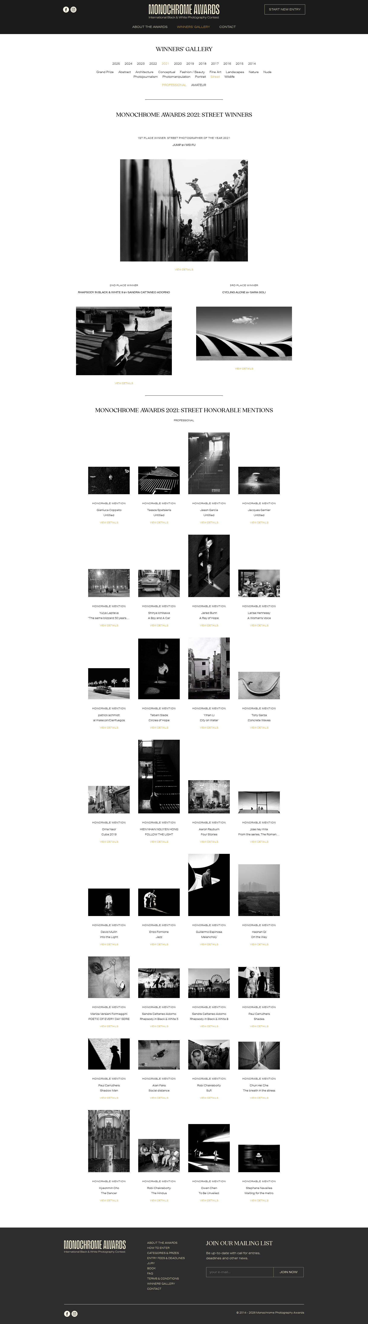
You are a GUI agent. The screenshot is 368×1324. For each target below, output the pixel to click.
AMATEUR (198, 85)
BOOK (151, 1268)
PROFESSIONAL (174, 85)
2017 (215, 64)
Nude (267, 72)
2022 (153, 64)
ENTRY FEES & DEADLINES (166, 1258)
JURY (151, 1263)
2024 (128, 64)
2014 (252, 64)
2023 (141, 64)
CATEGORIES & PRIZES (163, 1253)
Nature (254, 72)
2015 (239, 64)
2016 (227, 64)
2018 (202, 64)
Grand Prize (105, 72)
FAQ (150, 1273)
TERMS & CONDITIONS (163, 1278)
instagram (73, 10)
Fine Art (215, 72)
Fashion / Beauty (192, 72)
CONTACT (227, 27)
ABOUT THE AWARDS (150, 27)
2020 (178, 64)
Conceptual (166, 72)
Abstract (124, 72)
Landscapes (235, 72)
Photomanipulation (176, 77)
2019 (190, 64)
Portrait (200, 77)
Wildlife (229, 77)
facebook (66, 10)
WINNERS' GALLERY (193, 27)
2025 (116, 64)
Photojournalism (146, 77)
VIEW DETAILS (184, 269)
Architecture (144, 72)
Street (215, 77)
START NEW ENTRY (285, 9)
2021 (165, 64)
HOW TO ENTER (158, 1248)
